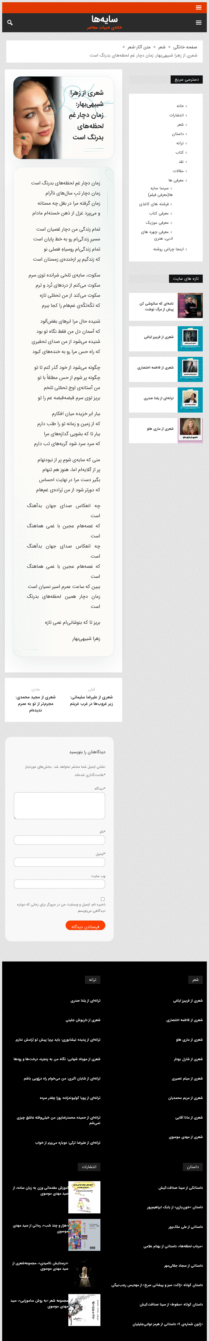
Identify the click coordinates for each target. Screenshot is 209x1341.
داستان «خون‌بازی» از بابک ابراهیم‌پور (175, 1207)
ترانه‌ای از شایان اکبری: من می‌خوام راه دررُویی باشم (62, 1078)
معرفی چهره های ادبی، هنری (157, 235)
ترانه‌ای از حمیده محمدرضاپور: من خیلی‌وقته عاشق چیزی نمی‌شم (58, 1120)
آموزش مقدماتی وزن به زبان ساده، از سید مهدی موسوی (40, 1190)
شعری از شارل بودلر (188, 1059)
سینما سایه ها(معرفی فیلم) (160, 191)
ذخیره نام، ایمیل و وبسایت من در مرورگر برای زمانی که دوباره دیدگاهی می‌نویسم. (61, 908)
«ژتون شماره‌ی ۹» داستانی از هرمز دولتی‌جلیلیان (168, 1324)
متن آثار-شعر (139, 47)
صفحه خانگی (185, 47)
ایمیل (100, 854)
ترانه (180, 143)
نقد (181, 161)
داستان (178, 134)
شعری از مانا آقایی (189, 1118)
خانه (180, 106)
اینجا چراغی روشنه (168, 249)
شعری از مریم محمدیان (185, 1098)
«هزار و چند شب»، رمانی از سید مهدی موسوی (40, 1228)
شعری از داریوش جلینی (83, 1020)
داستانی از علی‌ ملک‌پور (186, 1227)
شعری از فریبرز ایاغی (159, 337)
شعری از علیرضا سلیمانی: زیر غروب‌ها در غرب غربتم (91, 700)
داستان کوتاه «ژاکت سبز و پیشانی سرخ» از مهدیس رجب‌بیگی (157, 1285)
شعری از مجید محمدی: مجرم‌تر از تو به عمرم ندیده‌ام (36, 704)
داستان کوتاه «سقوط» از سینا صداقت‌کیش (171, 1304)
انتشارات (176, 115)
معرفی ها (176, 180)
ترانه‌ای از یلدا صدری (159, 398)
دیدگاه (100, 789)
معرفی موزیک (157, 222)
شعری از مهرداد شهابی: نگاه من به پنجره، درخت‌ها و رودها (57, 1059)
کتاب (180, 152)
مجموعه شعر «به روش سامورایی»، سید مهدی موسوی (39, 1303)
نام (102, 832)
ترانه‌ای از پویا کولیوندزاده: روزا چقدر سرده (70, 1098)
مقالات (178, 171)
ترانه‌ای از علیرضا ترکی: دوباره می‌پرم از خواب (67, 1143)
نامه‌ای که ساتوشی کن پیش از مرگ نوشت (156, 306)
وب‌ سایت (98, 876)
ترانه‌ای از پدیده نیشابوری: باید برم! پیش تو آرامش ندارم (58, 1040)
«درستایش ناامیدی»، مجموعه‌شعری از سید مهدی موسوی (40, 1266)
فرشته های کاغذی (154, 204)
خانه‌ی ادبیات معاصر (104, 28)
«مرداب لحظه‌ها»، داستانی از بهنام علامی (173, 1246)
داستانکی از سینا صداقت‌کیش (180, 1188)
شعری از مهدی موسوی (186, 1137)
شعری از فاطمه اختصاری (155, 367)
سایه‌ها (104, 19)
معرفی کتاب (159, 213)
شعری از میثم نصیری (187, 1078)
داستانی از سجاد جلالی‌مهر (183, 1266)
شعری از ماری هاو (160, 429)
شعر (161, 47)
